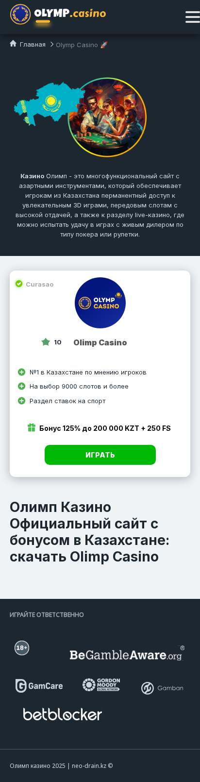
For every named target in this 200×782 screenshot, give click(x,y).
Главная (32, 44)
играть (100, 455)
